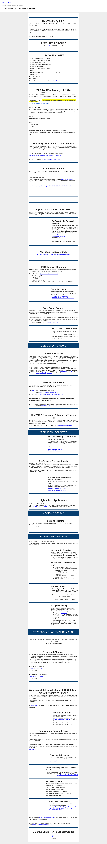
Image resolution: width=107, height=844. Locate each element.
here (50, 45)
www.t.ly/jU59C (54, 761)
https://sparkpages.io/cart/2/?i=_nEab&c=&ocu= (49, 394)
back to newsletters (6, 2)
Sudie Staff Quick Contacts (46, 817)
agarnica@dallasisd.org (67, 179)
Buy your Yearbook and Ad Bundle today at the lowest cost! (53, 254)
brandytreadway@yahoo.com (44, 373)
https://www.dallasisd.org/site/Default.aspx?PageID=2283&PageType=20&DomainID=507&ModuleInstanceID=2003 (62, 808)
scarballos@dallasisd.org (36, 676)
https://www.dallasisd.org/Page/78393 (67, 775)
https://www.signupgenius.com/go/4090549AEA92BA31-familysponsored (62, 297)
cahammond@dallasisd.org (64, 371)
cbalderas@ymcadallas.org (64, 425)
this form (34, 705)
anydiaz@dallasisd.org (51, 322)
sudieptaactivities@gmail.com (62, 719)
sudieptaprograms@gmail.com (52, 159)
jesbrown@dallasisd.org (40, 506)
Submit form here (33, 749)
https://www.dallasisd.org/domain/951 (42, 824)
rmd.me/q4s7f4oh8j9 (57, 234)
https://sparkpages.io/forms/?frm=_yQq (49, 392)
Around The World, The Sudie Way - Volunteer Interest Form (45, 155)
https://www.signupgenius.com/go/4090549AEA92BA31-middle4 (57, 489)
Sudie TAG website (57, 81)
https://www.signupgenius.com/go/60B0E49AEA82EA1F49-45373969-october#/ (51, 186)
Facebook (53, 838)
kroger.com (64, 613)
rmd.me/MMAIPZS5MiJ (58, 236)
